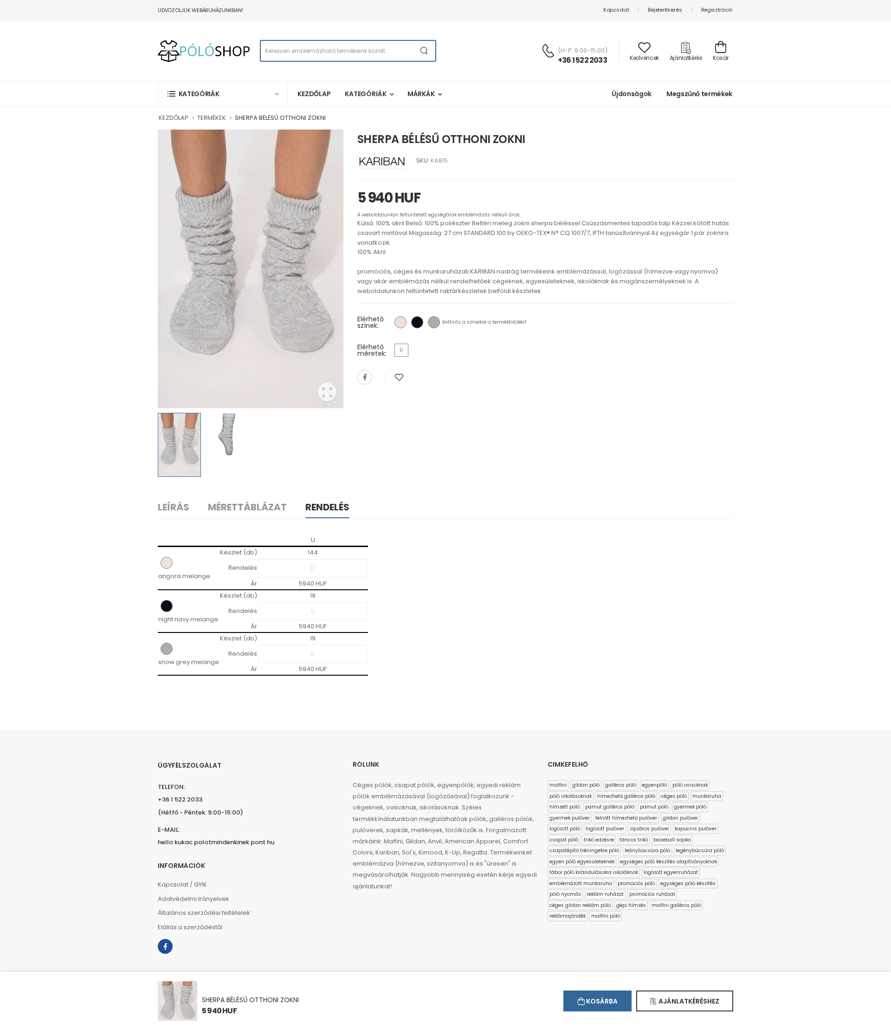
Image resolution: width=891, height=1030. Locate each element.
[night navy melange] (417, 322)
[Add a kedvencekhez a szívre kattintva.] (399, 377)
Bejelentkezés (665, 9)
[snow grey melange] (434, 322)
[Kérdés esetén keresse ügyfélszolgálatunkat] (548, 51)
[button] (223, 93)
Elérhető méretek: (372, 350)
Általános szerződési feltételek (204, 912)
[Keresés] (424, 51)
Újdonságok (632, 93)
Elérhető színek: (370, 322)
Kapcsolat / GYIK (182, 884)
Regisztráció (716, 9)
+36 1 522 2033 (582, 60)
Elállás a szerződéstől (190, 927)
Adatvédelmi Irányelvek (193, 898)
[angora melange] (400, 322)
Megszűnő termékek (699, 93)
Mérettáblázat (247, 507)
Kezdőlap (314, 93)
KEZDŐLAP (173, 117)
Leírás (173, 507)
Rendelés (327, 507)
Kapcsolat (616, 9)
